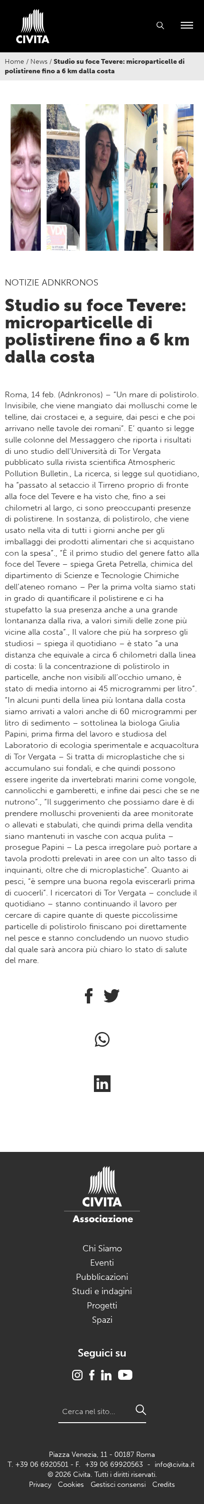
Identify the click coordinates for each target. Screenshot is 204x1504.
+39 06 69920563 (114, 1464)
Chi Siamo (102, 1248)
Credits (163, 1484)
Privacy (40, 1484)
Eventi (102, 1263)
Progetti (102, 1305)
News (38, 62)
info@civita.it (175, 1464)
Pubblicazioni (102, 1277)
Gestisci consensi (118, 1484)
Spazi (102, 1320)
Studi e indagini (102, 1291)
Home (14, 62)
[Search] (141, 1410)
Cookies (71, 1484)
